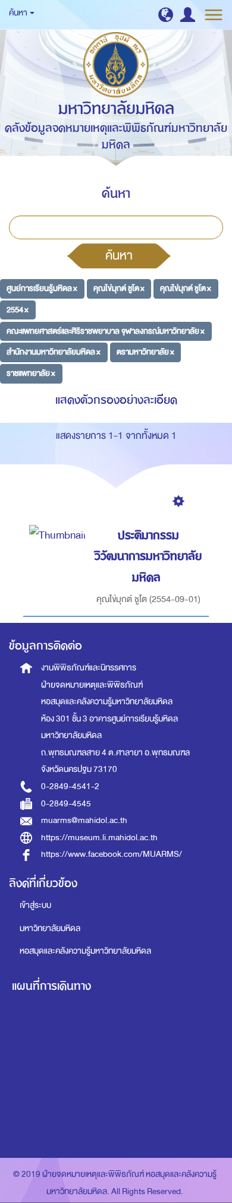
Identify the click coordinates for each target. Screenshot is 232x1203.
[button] (165, 15)
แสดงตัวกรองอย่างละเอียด (116, 400)
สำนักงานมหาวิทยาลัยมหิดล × (54, 352)
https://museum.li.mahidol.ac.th (99, 837)
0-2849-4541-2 (70, 786)
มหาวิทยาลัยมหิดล (50, 928)
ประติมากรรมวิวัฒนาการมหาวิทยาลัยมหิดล (148, 556)
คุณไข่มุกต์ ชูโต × (119, 288)
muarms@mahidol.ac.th (84, 820)
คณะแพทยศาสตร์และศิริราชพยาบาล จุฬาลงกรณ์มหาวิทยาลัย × (106, 330)
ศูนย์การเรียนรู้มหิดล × (42, 288)
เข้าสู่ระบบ (35, 905)
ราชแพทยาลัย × (31, 373)
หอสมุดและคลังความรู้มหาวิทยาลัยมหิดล (85, 951)
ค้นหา (119, 255)
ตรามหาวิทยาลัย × (145, 352)
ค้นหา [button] (19, 12)
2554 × (18, 309)
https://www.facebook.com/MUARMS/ (111, 854)
